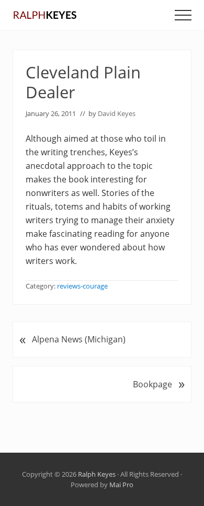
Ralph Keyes (97, 474)
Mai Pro (121, 484)
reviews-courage (82, 286)
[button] (183, 15)
